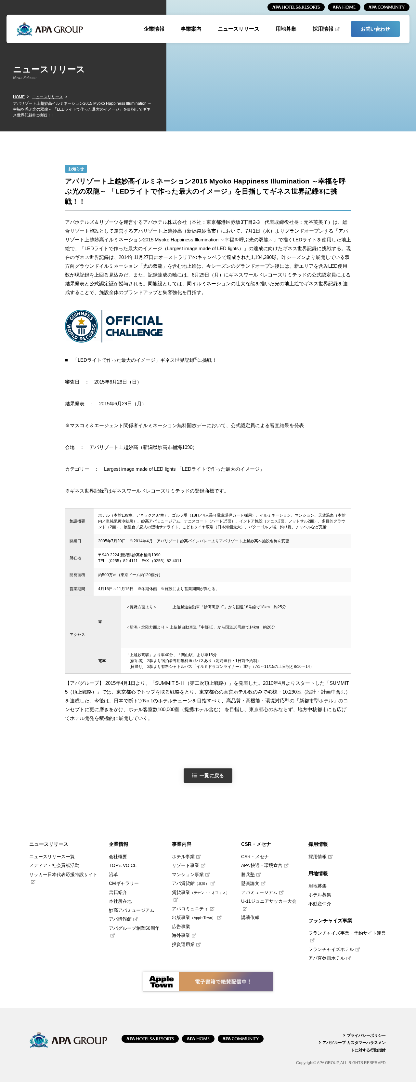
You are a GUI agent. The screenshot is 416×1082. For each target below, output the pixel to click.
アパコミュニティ (190, 908)
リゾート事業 (185, 865)
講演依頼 (250, 917)
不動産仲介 (319, 903)
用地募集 (286, 29)
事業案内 (191, 29)
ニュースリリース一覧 (52, 856)
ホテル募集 (319, 894)
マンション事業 (188, 874)
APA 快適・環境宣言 (261, 865)
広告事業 (181, 926)
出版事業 (193, 917)
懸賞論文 (250, 883)
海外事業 (181, 935)
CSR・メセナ (255, 856)
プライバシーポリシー (366, 1035)
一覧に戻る (212, 775)
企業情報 (154, 29)
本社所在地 (120, 901)
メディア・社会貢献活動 (54, 865)
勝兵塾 (248, 874)
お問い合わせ (375, 29)
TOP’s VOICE (123, 865)
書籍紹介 (118, 892)
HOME (19, 97)
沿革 (113, 874)
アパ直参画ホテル (326, 958)
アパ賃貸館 (190, 883)
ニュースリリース (238, 29)
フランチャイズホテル (331, 949)
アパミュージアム (259, 892)
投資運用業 (183, 944)
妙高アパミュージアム (131, 910)
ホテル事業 (183, 856)
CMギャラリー (124, 883)
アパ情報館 (120, 919)
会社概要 (118, 856)
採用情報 (323, 29)
